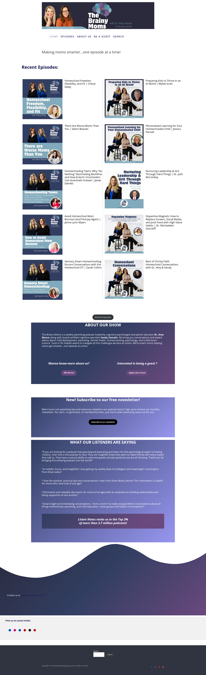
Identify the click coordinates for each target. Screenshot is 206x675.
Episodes (67, 36)
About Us (84, 36)
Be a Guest (102, 36)
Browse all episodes (103, 317)
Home (54, 36)
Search (118, 36)
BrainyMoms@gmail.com (33, 595)
